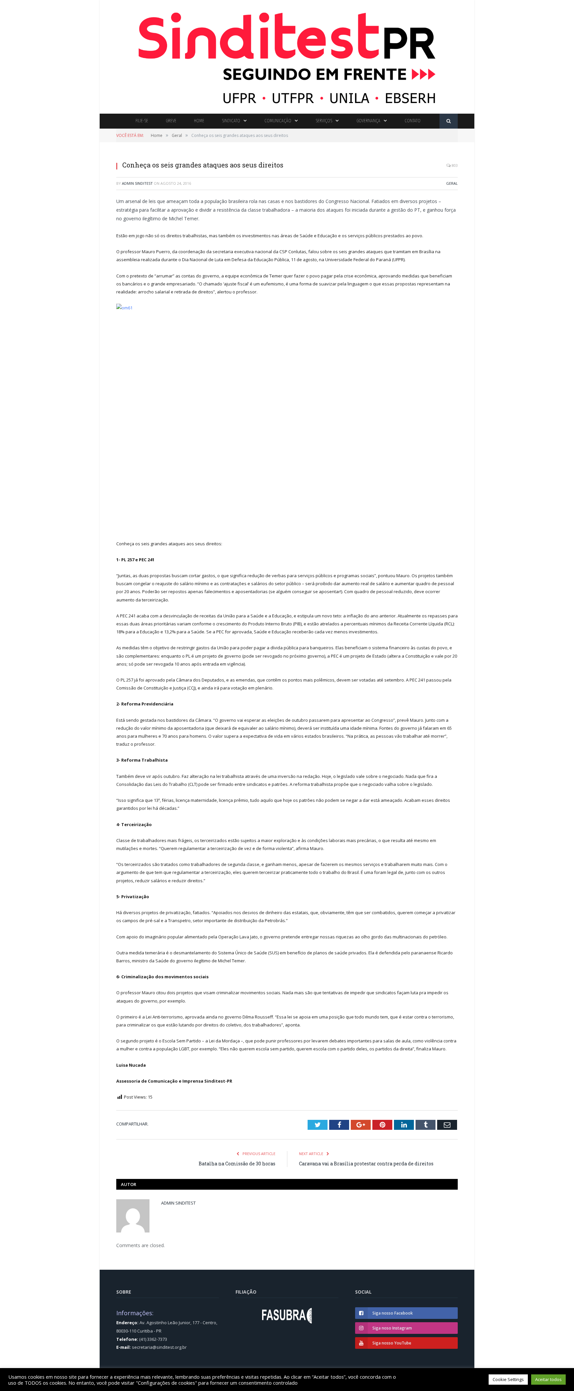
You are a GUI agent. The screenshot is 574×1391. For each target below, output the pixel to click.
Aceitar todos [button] (548, 1379)
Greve (171, 121)
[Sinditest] (287, 55)
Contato (413, 121)
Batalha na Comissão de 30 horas (237, 1163)
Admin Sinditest (137, 183)
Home (199, 121)
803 (454, 165)
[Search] (448, 121)
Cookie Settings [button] (508, 1379)
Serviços (324, 121)
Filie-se (142, 121)
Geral (452, 183)
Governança (368, 121)
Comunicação (277, 121)
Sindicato (231, 121)
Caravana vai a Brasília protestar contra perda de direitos (366, 1163)
